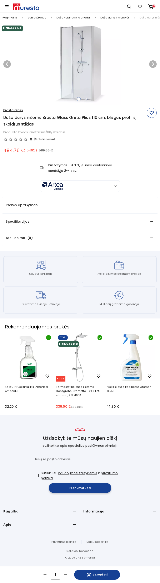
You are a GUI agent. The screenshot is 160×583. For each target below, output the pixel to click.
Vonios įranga (37, 18)
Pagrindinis (10, 18)
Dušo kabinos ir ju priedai (73, 18)
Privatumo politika (64, 542)
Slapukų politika (97, 542)
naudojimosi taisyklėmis (77, 473)
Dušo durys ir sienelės (115, 18)
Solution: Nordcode (80, 551)
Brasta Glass (13, 110)
